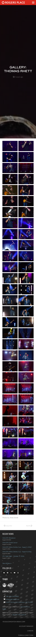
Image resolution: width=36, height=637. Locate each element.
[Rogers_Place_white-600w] (13, 2)
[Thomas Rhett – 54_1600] (26, 432)
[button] (33, 2)
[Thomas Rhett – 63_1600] (10, 487)
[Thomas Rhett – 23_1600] (10, 267)
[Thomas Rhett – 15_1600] (10, 223)
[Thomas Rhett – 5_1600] (10, 168)
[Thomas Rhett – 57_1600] (10, 454)
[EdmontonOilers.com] (4, 586)
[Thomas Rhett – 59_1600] (10, 465)
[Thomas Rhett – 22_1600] (26, 256)
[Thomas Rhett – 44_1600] (26, 377)
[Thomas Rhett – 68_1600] (26, 509)
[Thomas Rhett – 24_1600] (26, 267)
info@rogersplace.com (12, 599)
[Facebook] (7, 573)
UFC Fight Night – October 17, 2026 (13, 556)
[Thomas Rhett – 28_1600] (26, 289)
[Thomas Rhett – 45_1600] (10, 388)
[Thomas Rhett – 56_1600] (26, 443)
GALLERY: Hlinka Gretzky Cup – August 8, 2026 (16, 551)
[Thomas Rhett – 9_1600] (10, 190)
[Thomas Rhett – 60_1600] (26, 465)
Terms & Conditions (25, 635)
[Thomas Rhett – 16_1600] (26, 223)
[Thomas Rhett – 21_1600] (10, 256)
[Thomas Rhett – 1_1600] (10, 146)
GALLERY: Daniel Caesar (10, 542)
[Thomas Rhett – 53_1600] (10, 432)
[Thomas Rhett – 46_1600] (26, 388)
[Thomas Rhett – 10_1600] (26, 190)
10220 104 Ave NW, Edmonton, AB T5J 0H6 (19, 602)
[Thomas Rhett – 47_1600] (10, 399)
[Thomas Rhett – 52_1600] (26, 421)
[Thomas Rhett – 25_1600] (10, 278)
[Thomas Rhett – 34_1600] (26, 322)
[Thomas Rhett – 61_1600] (10, 476)
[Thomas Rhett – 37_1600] (10, 344)
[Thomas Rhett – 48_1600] (26, 399)
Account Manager (26, 626)
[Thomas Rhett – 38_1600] (26, 344)
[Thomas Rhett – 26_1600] (26, 278)
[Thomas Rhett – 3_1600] (10, 157)
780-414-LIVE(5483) (12, 596)
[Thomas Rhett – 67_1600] (10, 509)
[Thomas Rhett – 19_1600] (10, 245)
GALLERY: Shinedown (9, 538)
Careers (30, 631)
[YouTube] (14, 573)
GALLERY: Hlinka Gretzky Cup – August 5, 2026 (16, 547)
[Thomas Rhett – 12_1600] (26, 201)
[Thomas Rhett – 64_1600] (26, 487)
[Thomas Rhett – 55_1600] (10, 443)
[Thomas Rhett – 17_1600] (10, 234)
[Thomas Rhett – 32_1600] (26, 311)
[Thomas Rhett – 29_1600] (10, 300)
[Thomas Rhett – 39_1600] (10, 355)
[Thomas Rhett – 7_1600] (10, 179)
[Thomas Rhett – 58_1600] (26, 454)
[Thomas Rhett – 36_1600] (26, 333)
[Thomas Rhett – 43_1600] (10, 377)
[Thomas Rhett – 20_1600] (26, 245)
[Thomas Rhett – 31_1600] (10, 311)
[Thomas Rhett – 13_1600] (10, 212)
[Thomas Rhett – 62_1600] (26, 476)
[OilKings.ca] (11, 586)
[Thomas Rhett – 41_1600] (10, 366)
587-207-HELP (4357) (19, 615)
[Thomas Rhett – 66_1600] (26, 498)
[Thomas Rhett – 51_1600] (10, 421)
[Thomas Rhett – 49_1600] (10, 410)
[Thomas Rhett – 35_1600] (10, 333)
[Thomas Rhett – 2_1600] (26, 146)
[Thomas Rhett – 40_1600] (26, 355)
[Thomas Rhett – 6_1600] (26, 168)
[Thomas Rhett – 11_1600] (10, 201)
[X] (11, 573)
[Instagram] (18, 573)
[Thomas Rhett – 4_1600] (26, 157)
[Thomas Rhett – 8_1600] (26, 179)
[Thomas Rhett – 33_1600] (10, 322)
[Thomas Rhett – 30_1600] (26, 300)
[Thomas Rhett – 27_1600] (10, 289)
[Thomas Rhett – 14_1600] (26, 212)
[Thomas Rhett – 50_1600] (26, 410)
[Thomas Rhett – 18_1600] (26, 234)
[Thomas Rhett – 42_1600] (26, 366)
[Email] (4, 573)
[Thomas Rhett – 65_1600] (10, 498)
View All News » (7, 563)
